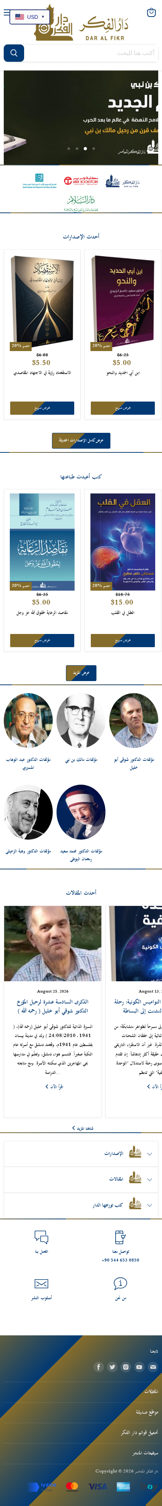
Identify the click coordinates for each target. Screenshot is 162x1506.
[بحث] (14, 53)
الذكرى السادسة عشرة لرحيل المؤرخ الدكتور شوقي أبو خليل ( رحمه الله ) (53, 1007)
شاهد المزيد (85, 1129)
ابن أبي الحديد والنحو (123, 373)
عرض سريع (42, 408)
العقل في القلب (122, 613)
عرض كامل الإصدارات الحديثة (81, 440)
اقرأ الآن (56, 1087)
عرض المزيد (81, 673)
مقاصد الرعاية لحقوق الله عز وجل (42, 613)
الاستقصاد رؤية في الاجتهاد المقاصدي (42, 373)
